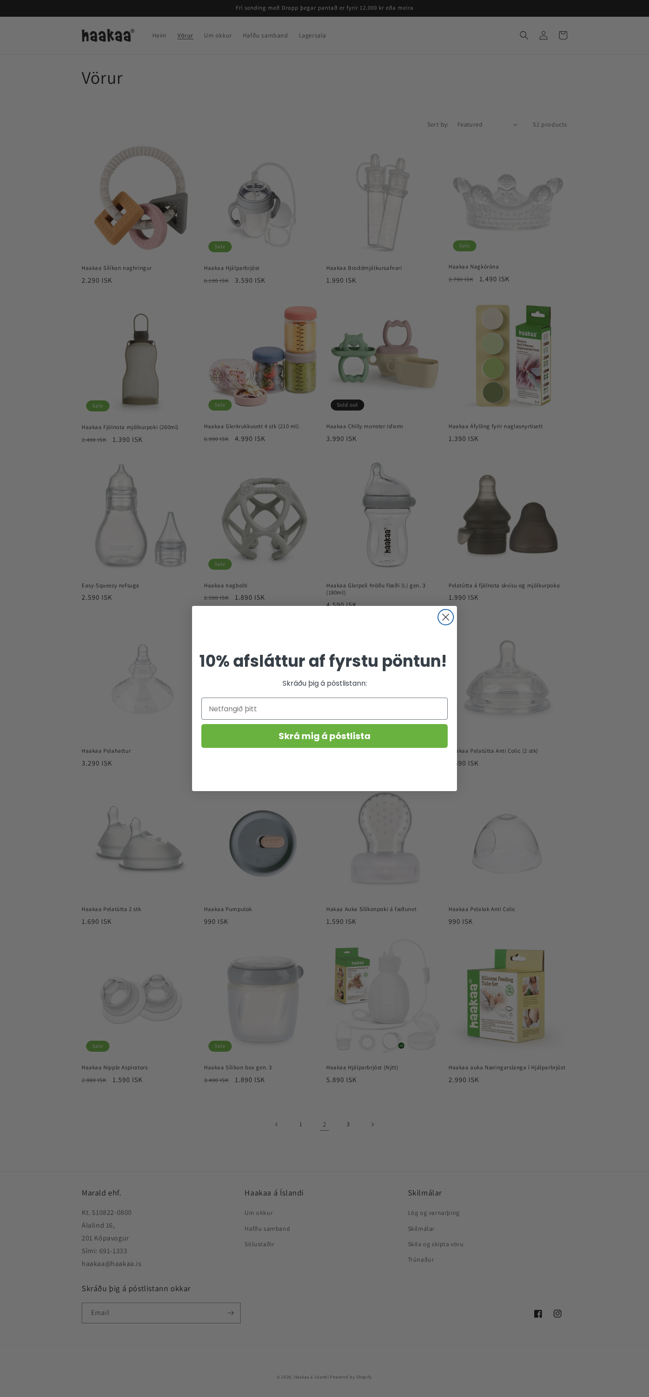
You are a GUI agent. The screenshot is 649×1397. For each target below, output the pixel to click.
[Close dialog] (445, 617)
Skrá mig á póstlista (324, 736)
